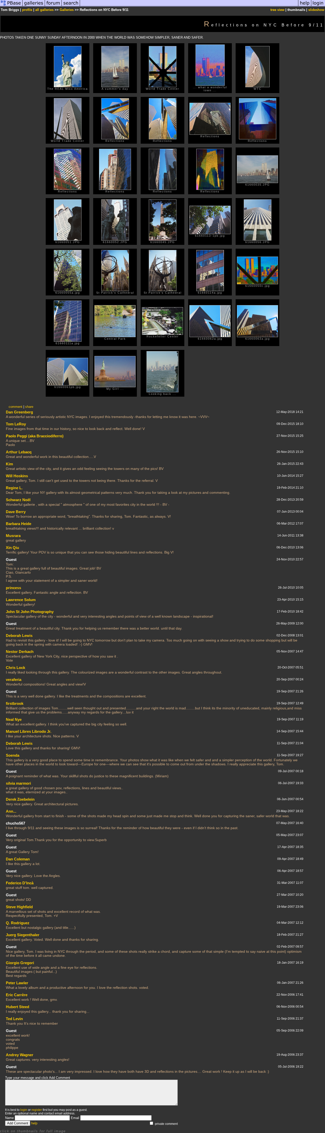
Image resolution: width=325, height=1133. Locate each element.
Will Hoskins (17, 476)
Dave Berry (16, 512)
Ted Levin (14, 1019)
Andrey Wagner (19, 1055)
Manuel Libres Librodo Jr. (28, 731)
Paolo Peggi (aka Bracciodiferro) (34, 436)
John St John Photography (30, 611)
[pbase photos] (11, 6)
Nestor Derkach (20, 651)
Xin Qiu (12, 547)
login (23, 1110)
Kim (9, 464)
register (36, 1110)
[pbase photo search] (71, 6)
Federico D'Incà (20, 883)
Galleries (67, 10)
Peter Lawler (17, 983)
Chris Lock (15, 667)
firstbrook (14, 703)
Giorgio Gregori (20, 963)
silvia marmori (18, 783)
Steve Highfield (19, 907)
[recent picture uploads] (34, 6)
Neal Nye (14, 719)
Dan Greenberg (19, 412)
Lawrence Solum (21, 600)
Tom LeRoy (16, 424)
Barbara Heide (18, 523)
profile (27, 10)
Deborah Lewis (19, 635)
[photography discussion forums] (53, 6)
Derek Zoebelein (20, 799)
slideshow (316, 10)
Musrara (13, 535)
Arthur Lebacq (18, 452)
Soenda (12, 755)
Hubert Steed (17, 1007)
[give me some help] (304, 6)
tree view (277, 10)
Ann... (11, 811)
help (34, 1123)
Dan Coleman (18, 859)
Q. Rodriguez (17, 923)
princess (13, 588)
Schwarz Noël (18, 500)
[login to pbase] (318, 6)
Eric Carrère (16, 995)
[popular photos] (189, 6)
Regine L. (14, 488)
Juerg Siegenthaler (22, 935)
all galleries (44, 10)
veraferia (13, 679)
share (29, 407)
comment (15, 407)
